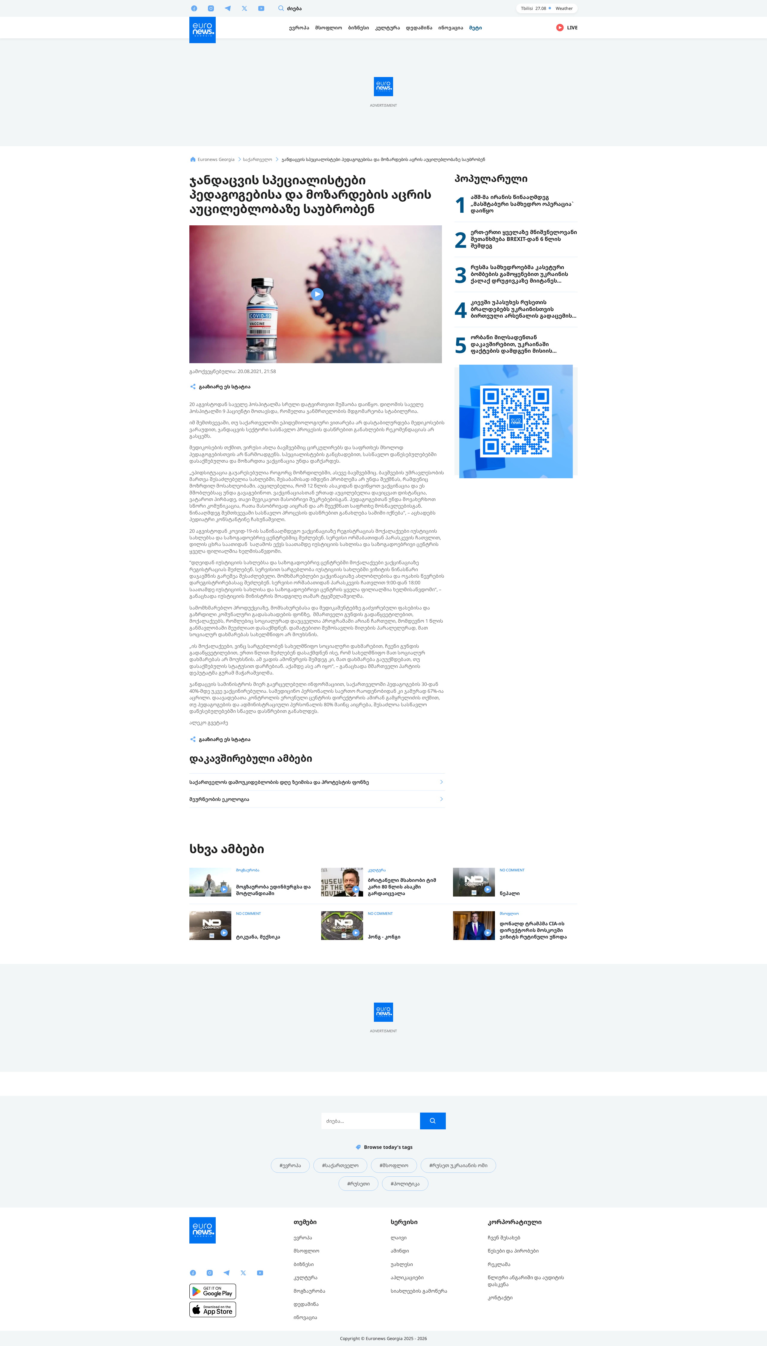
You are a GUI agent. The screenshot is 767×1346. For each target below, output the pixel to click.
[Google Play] (212, 1291)
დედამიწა (306, 1304)
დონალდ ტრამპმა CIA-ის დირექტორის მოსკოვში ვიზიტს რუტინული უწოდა (533, 930)
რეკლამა (499, 1264)
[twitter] (244, 8)
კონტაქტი (500, 1297)
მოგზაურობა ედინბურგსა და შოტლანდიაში (273, 890)
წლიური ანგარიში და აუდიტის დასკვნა (526, 1280)
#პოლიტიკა (405, 1183)
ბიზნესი (304, 1264)
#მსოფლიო (394, 1165)
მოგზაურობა (247, 870)
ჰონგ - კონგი (384, 937)
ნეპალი (510, 893)
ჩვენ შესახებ (504, 1237)
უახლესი (402, 1264)
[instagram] (211, 8)
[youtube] (261, 8)
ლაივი (399, 1237)
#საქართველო (340, 1165)
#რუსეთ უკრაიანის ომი (458, 1165)
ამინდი (400, 1250)
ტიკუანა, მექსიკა (258, 937)
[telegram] (227, 8)
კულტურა (377, 870)
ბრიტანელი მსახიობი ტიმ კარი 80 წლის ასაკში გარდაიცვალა (402, 886)
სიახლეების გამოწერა (419, 1291)
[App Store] (212, 1309)
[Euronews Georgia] (202, 30)
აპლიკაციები (407, 1277)
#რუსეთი (358, 1183)
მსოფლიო (509, 913)
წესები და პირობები (513, 1250)
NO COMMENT (512, 870)
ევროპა (303, 1237)
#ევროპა (290, 1165)
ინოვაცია (305, 1317)
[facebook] (194, 8)
